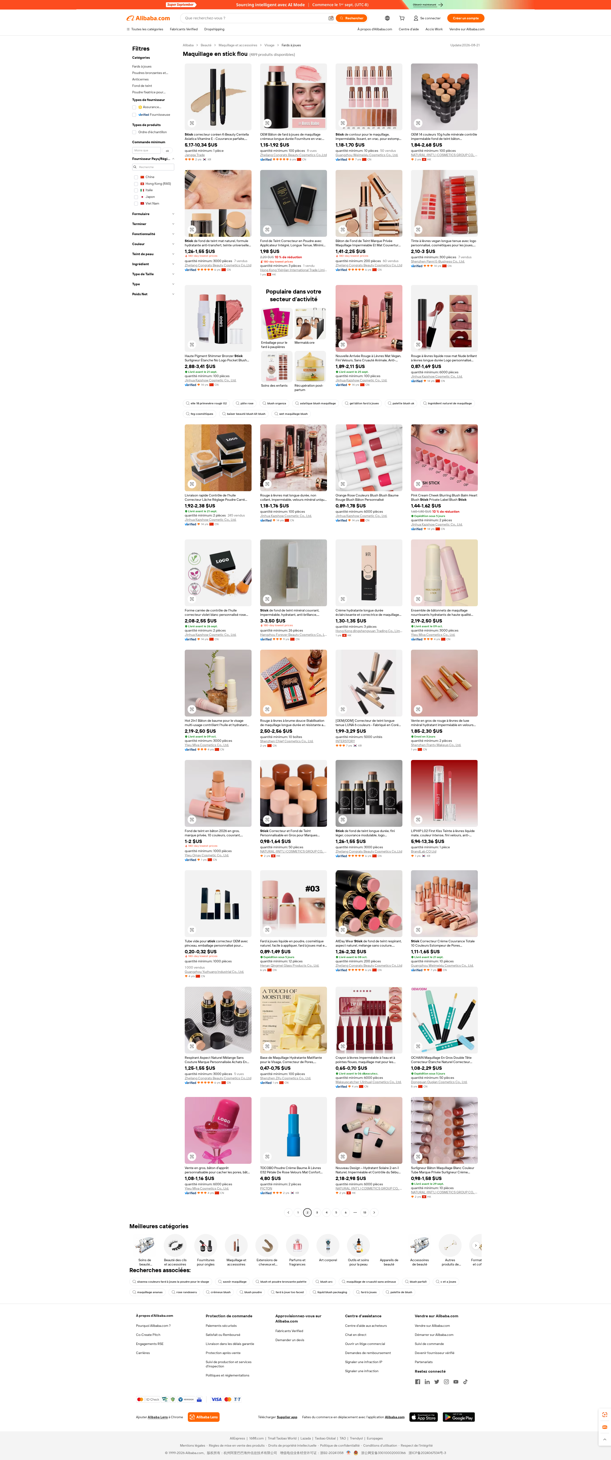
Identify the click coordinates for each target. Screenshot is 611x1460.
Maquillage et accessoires (238, 45)
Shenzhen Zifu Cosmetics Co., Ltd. (285, 1078)
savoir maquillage (235, 1281)
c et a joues (448, 1281)
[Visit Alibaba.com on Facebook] (418, 1382)
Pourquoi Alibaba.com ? (153, 1326)
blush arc (326, 1281)
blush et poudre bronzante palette (283, 1281)
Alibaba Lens (158, 1417)
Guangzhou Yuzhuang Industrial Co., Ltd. (214, 972)
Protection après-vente (223, 1353)
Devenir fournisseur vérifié (434, 1353)
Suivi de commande (429, 1344)
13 (364, 1212)
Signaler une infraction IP (363, 1362)
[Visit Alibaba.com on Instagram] (446, 1382)
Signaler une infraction (362, 1371)
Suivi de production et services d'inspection (229, 1364)
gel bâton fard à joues (364, 403)
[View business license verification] (348, 1452)
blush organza (276, 403)
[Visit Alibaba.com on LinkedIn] (427, 1382)
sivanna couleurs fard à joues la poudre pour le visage (173, 1281)
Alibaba (188, 45)
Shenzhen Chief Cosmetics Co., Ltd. (286, 741)
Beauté (206, 45)
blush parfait (418, 1281)
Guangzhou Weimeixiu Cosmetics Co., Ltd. (367, 155)
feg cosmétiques (202, 414)
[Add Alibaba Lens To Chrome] (204, 1417)
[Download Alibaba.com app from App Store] (423, 1417)
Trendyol (356, 1438)
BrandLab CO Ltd (423, 851)
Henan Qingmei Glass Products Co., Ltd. (289, 965)
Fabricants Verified (289, 1331)
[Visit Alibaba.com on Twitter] (437, 1382)
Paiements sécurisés (221, 1326)
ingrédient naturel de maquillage (450, 403)
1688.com (256, 1438)
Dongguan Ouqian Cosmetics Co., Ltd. (439, 1082)
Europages (375, 1438)
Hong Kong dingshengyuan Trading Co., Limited (369, 631)
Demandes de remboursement (368, 1353)
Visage (269, 45)
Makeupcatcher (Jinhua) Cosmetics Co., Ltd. (368, 1082)
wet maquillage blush (293, 414)
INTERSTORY (345, 741)
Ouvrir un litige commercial (365, 1344)
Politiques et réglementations (227, 1375)
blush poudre (253, 1292)
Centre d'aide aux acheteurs (366, 1326)
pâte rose (247, 403)
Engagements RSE (149, 1344)
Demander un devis (289, 1340)
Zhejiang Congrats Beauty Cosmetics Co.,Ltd (293, 155)
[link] (605, 1414)
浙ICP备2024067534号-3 (427, 1453)
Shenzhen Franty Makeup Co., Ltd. (436, 745)
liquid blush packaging (332, 1292)
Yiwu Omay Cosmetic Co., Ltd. (207, 855)
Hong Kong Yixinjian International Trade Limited (293, 270)
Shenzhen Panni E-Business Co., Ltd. (438, 261)
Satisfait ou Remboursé (223, 1335)
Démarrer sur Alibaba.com (434, 1335)
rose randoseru (186, 1292)
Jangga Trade (195, 155)
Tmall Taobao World (282, 1438)
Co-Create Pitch (148, 1335)
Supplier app (287, 1417)
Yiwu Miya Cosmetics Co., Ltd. (433, 635)
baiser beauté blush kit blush (246, 414)
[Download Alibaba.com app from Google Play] (459, 1417)
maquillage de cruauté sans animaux (371, 1281)
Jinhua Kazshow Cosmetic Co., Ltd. (210, 380)
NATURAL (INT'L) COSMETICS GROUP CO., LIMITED (444, 155)
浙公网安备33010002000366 (383, 1453)
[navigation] (153, 629)
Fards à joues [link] (291, 45)
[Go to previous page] (288, 1212)
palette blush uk (403, 403)
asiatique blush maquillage (318, 403)
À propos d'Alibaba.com (154, 1316)
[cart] (402, 19)
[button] (331, 18)
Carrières (143, 1353)
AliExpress (237, 1438)
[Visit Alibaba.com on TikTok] (465, 1382)
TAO (343, 1438)
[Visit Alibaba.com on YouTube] (456, 1382)
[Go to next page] (374, 1212)
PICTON (266, 1188)
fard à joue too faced (290, 1292)
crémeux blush (221, 1292)
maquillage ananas (150, 1292)
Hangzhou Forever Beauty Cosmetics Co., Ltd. (293, 635)
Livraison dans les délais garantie (230, 1344)
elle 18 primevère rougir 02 (209, 403)
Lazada (305, 1438)
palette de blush (401, 1292)
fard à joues (369, 1292)
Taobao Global (325, 1438)
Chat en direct (355, 1335)
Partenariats (424, 1362)
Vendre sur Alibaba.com (432, 1326)
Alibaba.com (395, 1417)
